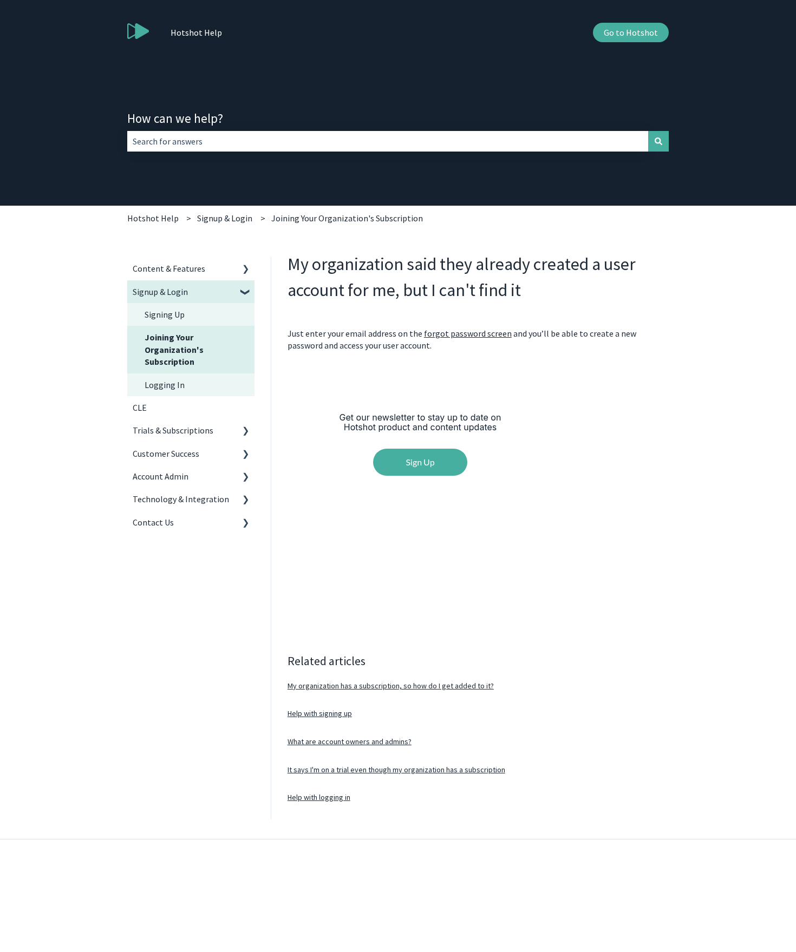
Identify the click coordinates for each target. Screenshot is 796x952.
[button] (246, 269)
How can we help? (175, 118)
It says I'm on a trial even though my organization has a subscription (396, 769)
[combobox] (387, 141)
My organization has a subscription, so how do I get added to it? (391, 686)
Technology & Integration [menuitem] (181, 499)
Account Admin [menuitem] (160, 476)
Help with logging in (319, 797)
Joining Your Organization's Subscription (347, 218)
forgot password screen (468, 333)
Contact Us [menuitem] (153, 522)
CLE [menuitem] (140, 407)
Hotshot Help (196, 32)
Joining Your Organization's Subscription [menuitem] (174, 349)
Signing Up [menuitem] (165, 314)
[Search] (658, 141)
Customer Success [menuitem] (166, 453)
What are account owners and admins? (350, 741)
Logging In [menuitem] (165, 384)
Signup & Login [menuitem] (160, 291)
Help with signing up (320, 713)
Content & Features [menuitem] (169, 268)
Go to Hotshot (631, 32)
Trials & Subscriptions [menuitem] (173, 430)
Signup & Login (224, 218)
